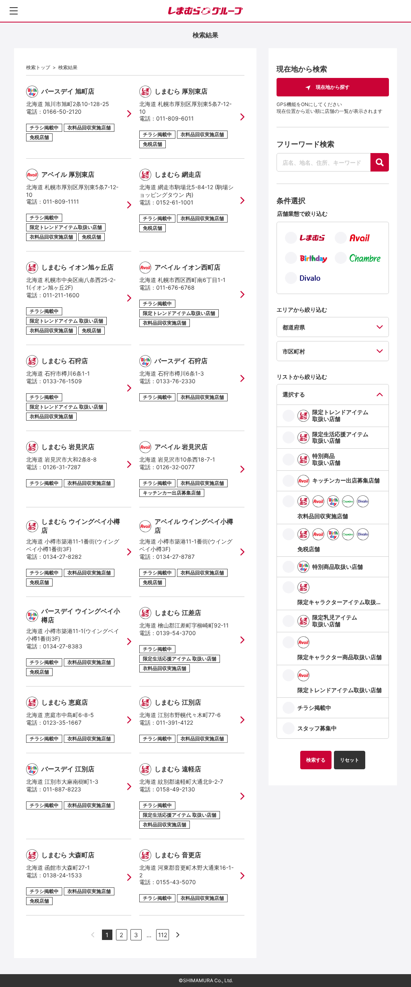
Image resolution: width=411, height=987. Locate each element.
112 (162, 935)
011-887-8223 (62, 789)
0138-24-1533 (62, 875)
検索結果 (67, 67)
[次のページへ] (177, 934)
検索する (316, 760)
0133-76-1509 (62, 381)
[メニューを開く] (13, 11)
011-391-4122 (174, 722)
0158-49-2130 (175, 789)
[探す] (379, 162)
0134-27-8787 (175, 556)
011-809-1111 (61, 201)
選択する (294, 394)
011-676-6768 (175, 287)
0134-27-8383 (62, 646)
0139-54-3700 (176, 632)
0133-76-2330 (175, 381)
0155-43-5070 (176, 882)
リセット (349, 760)
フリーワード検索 (305, 144)
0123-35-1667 (62, 722)
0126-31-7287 (62, 467)
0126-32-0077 (175, 467)
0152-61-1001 (174, 202)
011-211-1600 (61, 295)
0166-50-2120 (62, 111)
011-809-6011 (175, 118)
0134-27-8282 (62, 556)
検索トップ (38, 67)
